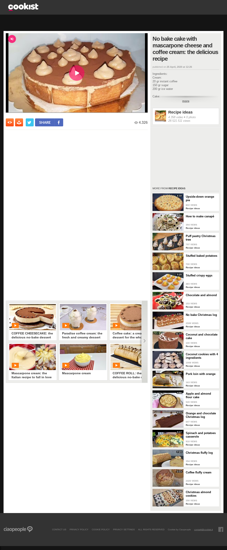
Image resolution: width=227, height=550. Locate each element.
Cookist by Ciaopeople (179, 529)
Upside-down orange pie (200, 198)
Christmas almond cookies (198, 493)
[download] (19, 122)
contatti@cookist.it (203, 529)
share (45, 122)
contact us (59, 529)
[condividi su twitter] (30, 122)
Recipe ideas (180, 112)
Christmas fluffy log (199, 452)
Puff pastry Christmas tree (200, 237)
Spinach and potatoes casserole (201, 434)
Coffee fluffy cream (198, 472)
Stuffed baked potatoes (201, 255)
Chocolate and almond (201, 295)
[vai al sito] (23, 10)
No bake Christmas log (201, 314)
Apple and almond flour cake (198, 395)
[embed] (10, 122)
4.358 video (175, 117)
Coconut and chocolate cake (201, 336)
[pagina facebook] (220, 529)
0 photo (191, 117)
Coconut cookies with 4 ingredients (202, 356)
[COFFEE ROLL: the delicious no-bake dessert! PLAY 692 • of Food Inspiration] (133, 357)
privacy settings (124, 529)
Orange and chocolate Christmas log (201, 415)
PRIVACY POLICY (79, 529)
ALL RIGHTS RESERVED (151, 529)
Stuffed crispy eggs (199, 275)
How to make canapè (200, 216)
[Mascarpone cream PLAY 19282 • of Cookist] (83, 357)
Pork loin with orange (200, 374)
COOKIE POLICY (101, 529)
